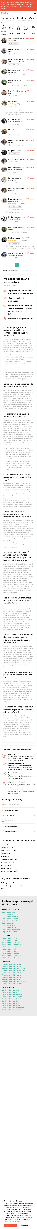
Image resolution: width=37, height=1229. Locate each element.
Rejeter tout (24, 1225)
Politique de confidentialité (12, 1221)
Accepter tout (10, 1225)
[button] (18, 805)
